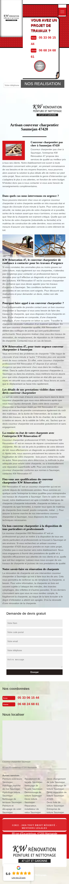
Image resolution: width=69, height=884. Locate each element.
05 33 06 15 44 (28, 697)
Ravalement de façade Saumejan (33, 780)
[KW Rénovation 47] (34, 850)
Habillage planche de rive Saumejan (11, 787)
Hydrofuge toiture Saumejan (11, 794)
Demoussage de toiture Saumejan (33, 794)
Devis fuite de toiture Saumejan (55, 804)
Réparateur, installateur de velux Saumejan (33, 809)
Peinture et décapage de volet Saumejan (11, 809)
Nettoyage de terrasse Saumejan (12, 801)
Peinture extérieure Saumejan (12, 780)
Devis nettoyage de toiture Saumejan (56, 787)
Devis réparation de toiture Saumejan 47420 (57, 795)
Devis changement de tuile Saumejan (56, 780)
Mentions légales (34, 828)
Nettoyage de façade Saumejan (33, 787)
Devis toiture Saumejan (31, 801)
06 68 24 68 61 (28, 704)
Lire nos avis (19, 878)
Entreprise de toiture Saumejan (55, 811)
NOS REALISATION (43, 83)
